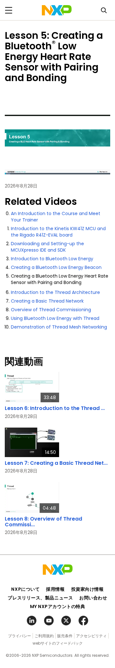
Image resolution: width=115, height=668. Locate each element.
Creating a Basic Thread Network (47, 301)
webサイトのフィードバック (58, 643)
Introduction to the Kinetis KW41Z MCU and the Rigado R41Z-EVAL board (58, 231)
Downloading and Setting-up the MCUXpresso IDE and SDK (47, 246)
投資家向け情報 (87, 589)
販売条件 (65, 636)
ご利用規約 (44, 636)
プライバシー (19, 636)
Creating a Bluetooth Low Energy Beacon (56, 267)
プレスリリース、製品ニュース (40, 598)
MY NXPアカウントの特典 (57, 606)
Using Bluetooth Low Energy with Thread (55, 318)
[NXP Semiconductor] (57, 10)
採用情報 (55, 589)
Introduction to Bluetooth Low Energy (52, 258)
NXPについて (25, 589)
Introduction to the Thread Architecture (55, 292)
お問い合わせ (93, 598)
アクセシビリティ (91, 636)
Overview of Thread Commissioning (51, 309)
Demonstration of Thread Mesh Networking (59, 327)
